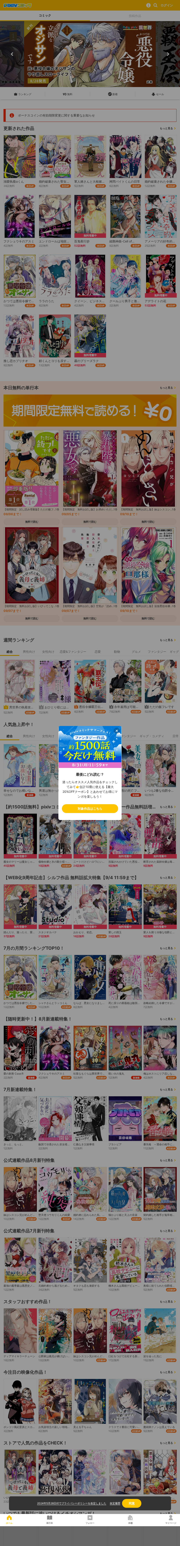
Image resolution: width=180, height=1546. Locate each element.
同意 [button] (132, 1503)
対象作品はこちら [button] (90, 808)
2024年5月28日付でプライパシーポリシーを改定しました (71, 1503)
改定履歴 (115, 1503)
